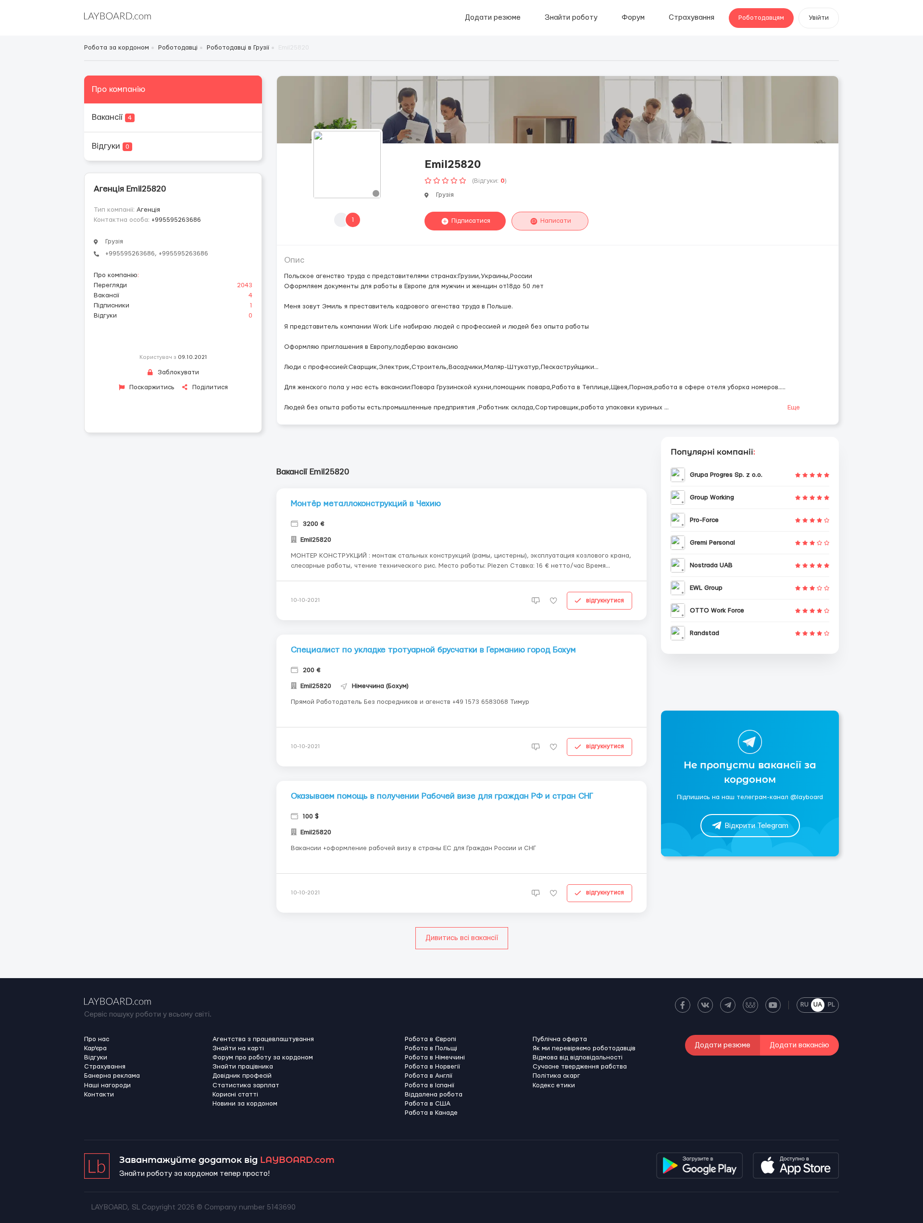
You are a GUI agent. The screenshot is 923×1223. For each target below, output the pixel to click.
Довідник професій (242, 1075)
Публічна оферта (560, 1039)
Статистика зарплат (245, 1085)
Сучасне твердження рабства (580, 1066)
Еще (793, 407)
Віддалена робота (433, 1094)
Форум (633, 17)
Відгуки (110, 146)
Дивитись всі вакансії (461, 938)
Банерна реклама (112, 1075)
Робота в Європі (430, 1039)
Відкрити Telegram (756, 825)
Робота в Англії (428, 1075)
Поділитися (209, 387)
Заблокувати (177, 372)
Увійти (819, 17)
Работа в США (427, 1103)
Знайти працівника (242, 1066)
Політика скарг (556, 1075)
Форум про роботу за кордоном (262, 1057)
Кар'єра (95, 1048)
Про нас (96, 1039)
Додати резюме (493, 17)
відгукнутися (605, 600)
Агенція (148, 209)
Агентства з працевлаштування (263, 1039)
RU (804, 1004)
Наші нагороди (107, 1085)
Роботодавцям (761, 17)
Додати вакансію (799, 1045)
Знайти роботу (571, 17)
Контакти (99, 1094)
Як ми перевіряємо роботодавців (584, 1048)
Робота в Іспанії (429, 1085)
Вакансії (112, 117)
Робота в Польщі (431, 1048)
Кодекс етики (554, 1085)
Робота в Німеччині (435, 1057)
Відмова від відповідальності (578, 1057)
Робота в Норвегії (432, 1066)
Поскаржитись (151, 387)
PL (831, 1004)
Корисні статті (235, 1094)
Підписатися (470, 220)
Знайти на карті (238, 1048)
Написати (555, 220)
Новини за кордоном (244, 1103)
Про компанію (118, 89)
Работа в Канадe (431, 1112)
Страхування (691, 17)
